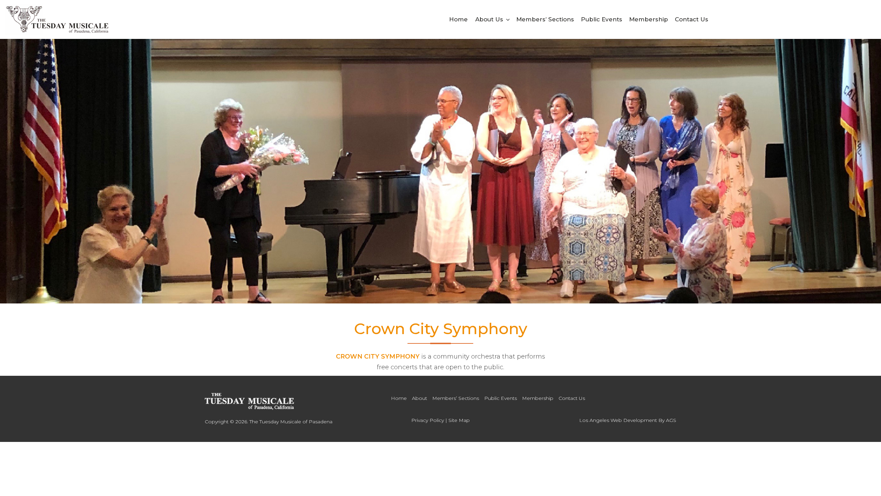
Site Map (459, 420)
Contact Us (691, 19)
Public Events (601, 19)
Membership (648, 19)
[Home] (249, 401)
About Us (489, 19)
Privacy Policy (427, 420)
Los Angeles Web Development (618, 420)
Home (458, 19)
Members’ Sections (545, 19)
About (419, 398)
